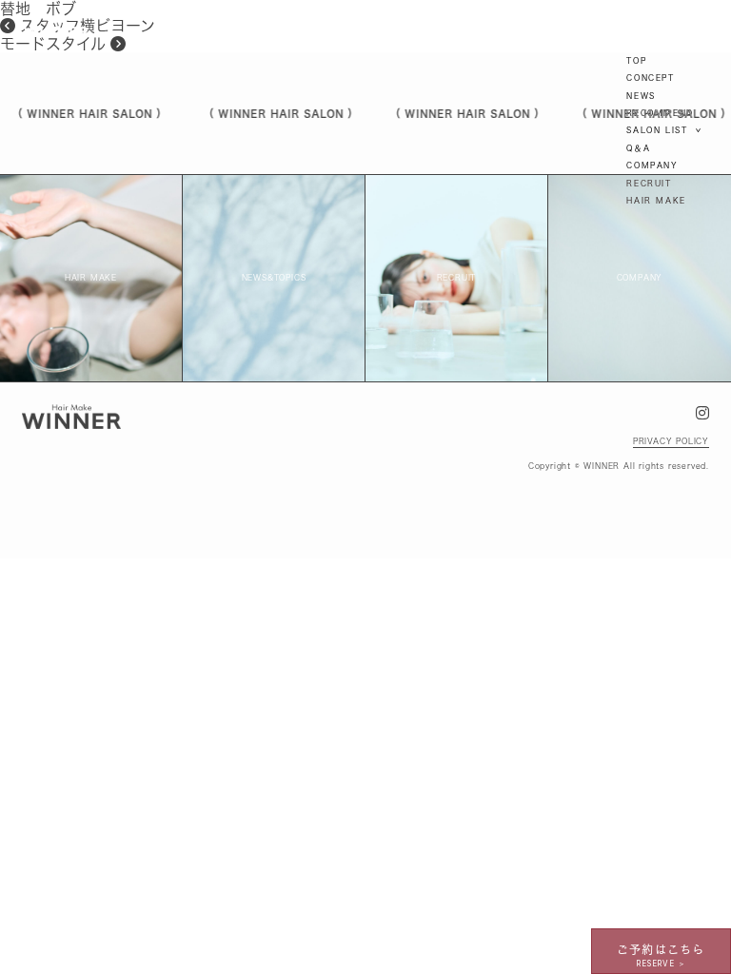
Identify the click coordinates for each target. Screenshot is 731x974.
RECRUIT (648, 183)
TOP (636, 61)
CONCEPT (650, 78)
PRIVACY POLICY (671, 441)
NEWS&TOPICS (274, 278)
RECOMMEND (659, 113)
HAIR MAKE (655, 201)
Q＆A (638, 148)
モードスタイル (55, 43)
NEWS (640, 96)
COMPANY (652, 165)
